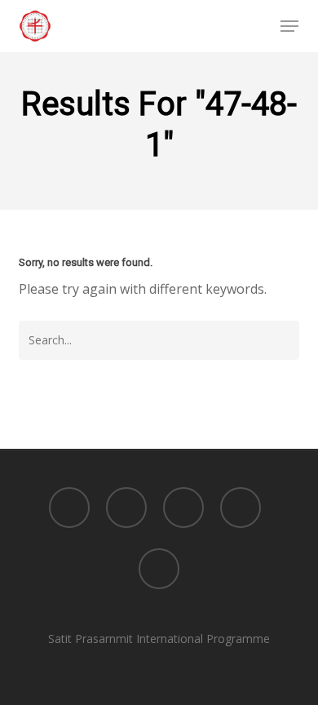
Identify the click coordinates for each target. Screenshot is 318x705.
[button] (289, 26)
